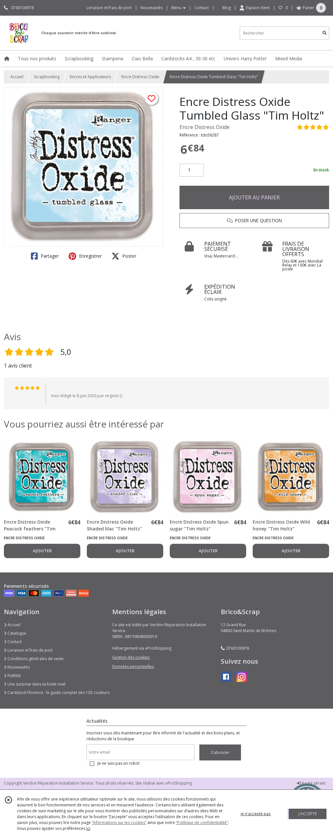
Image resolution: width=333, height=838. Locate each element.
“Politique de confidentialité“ (202, 822)
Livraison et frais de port (30, 650)
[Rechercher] (324, 33)
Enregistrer (90, 256)
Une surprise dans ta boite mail (36, 684)
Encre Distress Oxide (140, 76)
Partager (49, 256)
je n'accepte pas (256, 813)
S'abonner (220, 752)
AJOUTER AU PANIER (254, 197)
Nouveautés (18, 667)
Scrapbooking (47, 76)
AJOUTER (42, 551)
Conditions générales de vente (35, 658)
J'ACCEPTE (308, 813)
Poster (128, 256)
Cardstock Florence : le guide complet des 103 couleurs (58, 692)
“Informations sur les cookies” (119, 822)
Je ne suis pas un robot (119, 763)
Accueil (16, 76)
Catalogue (16, 633)
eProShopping (179, 783)
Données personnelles (133, 666)
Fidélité (14, 675)
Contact (201, 7)
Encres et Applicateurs (90, 76)
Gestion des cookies (131, 657)
